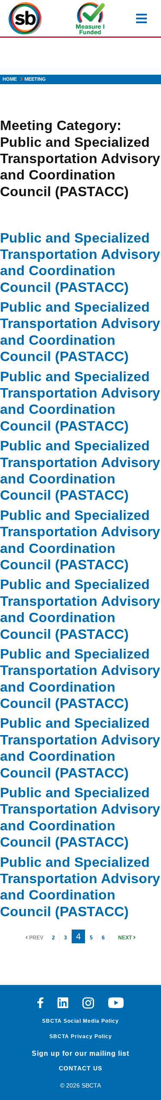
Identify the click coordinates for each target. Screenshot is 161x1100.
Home (10, 79)
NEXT (125, 938)
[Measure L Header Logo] (90, 18)
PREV (35, 938)
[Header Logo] (25, 18)
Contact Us (80, 1068)
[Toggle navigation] (141, 18)
